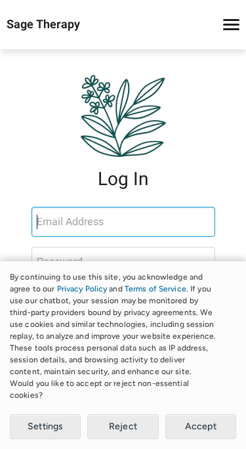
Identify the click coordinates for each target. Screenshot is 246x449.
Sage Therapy (43, 25)
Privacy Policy (82, 288)
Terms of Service (155, 288)
